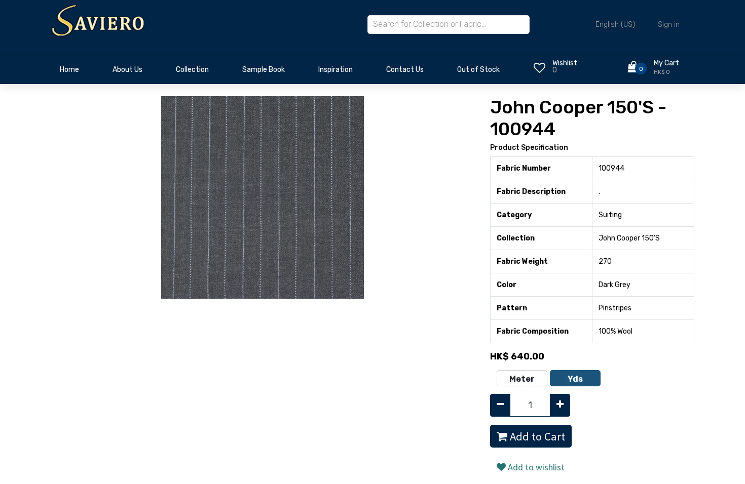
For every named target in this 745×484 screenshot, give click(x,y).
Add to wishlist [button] (535, 467)
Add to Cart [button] (536, 436)
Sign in (669, 24)
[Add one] (560, 405)
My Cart (666, 63)
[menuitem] (69, 72)
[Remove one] (500, 405)
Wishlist (564, 63)
